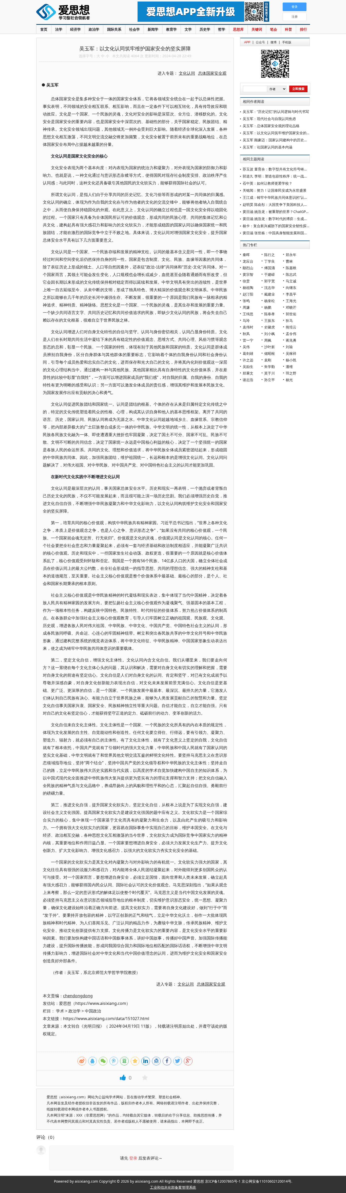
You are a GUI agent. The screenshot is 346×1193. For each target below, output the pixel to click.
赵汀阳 (248, 294)
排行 (303, 29)
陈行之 (269, 254)
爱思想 (76, 13)
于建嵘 (269, 274)
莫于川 (269, 373)
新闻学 (153, 29)
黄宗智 (248, 274)
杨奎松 (269, 300)
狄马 (289, 320)
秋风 (246, 333)
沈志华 (269, 287)
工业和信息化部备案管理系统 (173, 1187)
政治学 (94, 29)
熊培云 (291, 327)
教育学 (171, 29)
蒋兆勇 (291, 340)
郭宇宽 (269, 281)
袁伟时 (248, 327)
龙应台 (248, 261)
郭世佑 (291, 313)
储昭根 (269, 353)
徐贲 (246, 281)
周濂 (246, 307)
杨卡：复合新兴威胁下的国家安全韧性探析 (276, 225)
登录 (133, 1158)
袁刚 (267, 360)
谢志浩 (248, 379)
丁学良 (269, 261)
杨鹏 (267, 307)
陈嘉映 (291, 267)
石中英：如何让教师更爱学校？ (267, 183)
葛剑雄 (248, 353)
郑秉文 (248, 373)
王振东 (269, 320)
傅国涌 (269, 267)
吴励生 (248, 366)
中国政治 (93, 1011)
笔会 (273, 29)
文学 (188, 29)
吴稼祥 (291, 353)
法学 (58, 29)
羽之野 (291, 373)
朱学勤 (269, 366)
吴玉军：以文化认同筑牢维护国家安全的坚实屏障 (282, 132)
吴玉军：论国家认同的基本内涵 (267, 147)
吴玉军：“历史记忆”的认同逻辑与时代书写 (276, 111)
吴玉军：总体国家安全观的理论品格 (271, 125)
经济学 (75, 29)
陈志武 (291, 274)
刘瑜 (289, 346)
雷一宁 (248, 340)
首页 (43, 29)
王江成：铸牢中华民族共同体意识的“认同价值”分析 (283, 197)
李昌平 (291, 294)
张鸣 (246, 300)
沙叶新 (269, 346)
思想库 (238, 29)
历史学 (205, 29)
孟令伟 (291, 333)
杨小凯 (291, 360)
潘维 (289, 366)
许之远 (248, 360)
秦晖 (246, 254)
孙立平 (269, 379)
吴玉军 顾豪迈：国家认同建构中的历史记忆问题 (280, 140)
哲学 (221, 29)
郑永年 (291, 254)
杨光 (289, 379)
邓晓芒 (291, 307)
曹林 (289, 261)
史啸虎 (269, 327)
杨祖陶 (248, 287)
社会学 (134, 29)
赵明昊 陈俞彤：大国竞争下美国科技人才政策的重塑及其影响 (291, 204)
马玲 (246, 320)
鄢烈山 (248, 267)
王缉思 (248, 313)
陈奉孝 (269, 313)
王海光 (291, 300)
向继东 (291, 287)
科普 (288, 29)
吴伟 (246, 346)
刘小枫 (269, 333)
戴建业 (269, 294)
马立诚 (291, 281)
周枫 (267, 340)
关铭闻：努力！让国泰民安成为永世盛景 (274, 190)
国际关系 (114, 29)
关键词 (257, 29)
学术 (60, 1011)
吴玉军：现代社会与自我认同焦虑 (269, 118)
